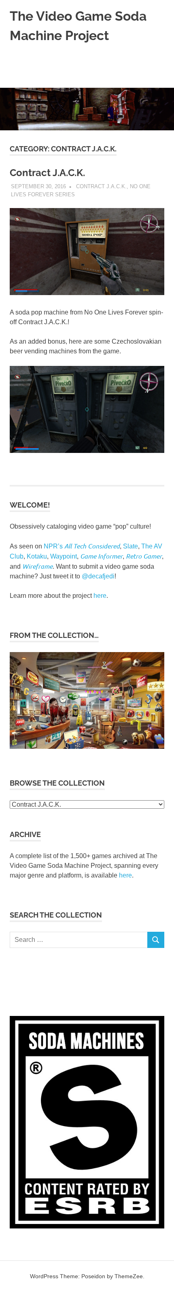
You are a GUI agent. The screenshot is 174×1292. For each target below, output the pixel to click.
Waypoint (63, 556)
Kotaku (37, 556)
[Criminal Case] (87, 746)
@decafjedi (98, 576)
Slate (130, 546)
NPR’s (82, 546)
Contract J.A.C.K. (47, 172)
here (99, 595)
